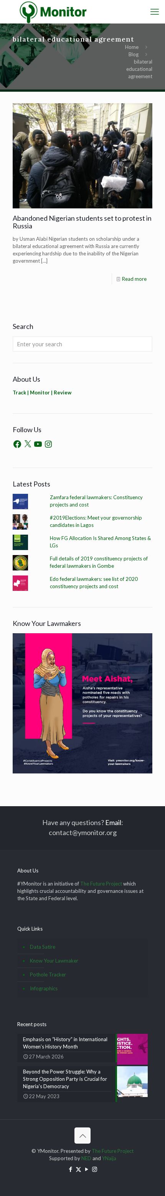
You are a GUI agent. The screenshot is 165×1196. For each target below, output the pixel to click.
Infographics (44, 988)
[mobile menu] (154, 11)
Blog (134, 54)
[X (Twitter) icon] (78, 1169)
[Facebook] (17, 444)
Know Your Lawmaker (54, 961)
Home (132, 47)
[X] (27, 444)
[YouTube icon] (86, 1169)
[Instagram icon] (94, 1169)
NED (86, 1158)
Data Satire (42, 947)
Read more (134, 279)
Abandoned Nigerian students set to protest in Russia (82, 222)
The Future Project (101, 884)
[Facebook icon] (70, 1169)
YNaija (109, 1158)
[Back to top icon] (82, 1135)
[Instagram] (48, 444)
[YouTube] (38, 444)
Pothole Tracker (48, 974)
